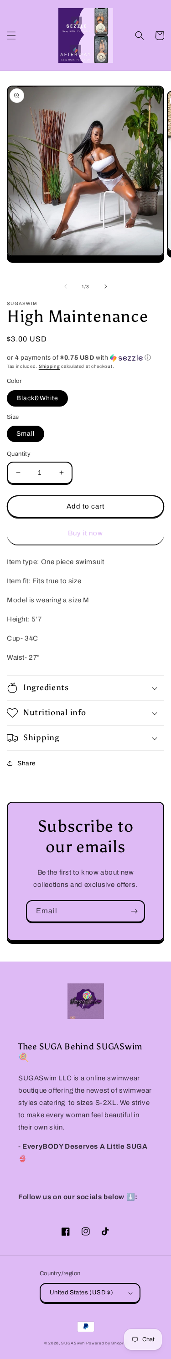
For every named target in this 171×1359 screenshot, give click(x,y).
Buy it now (85, 533)
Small (25, 433)
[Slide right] (106, 286)
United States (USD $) (81, 1292)
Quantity (19, 454)
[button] (11, 35)
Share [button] (26, 763)
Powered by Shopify (106, 1343)
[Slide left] (66, 286)
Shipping (49, 366)
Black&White (37, 398)
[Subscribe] (134, 911)
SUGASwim (73, 1343)
